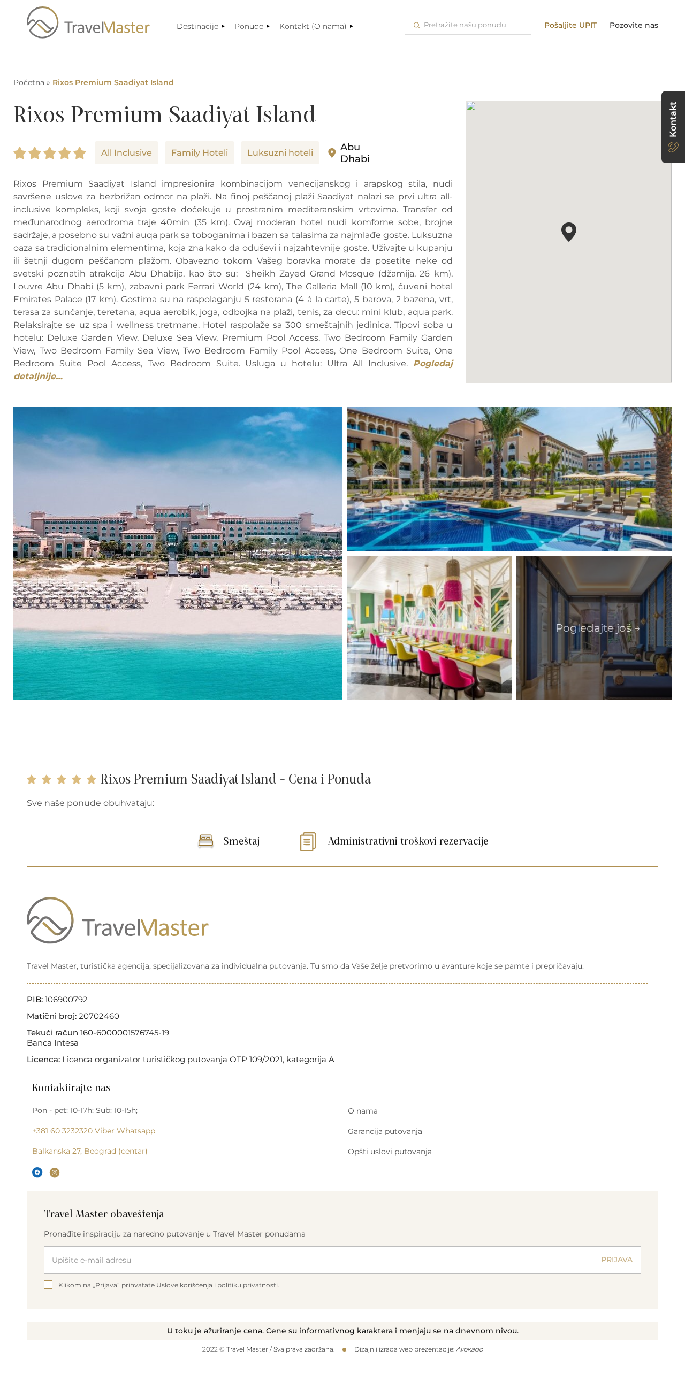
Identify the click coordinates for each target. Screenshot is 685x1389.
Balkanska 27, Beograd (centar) (90, 1151)
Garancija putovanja (385, 1131)
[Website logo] (88, 22)
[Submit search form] (417, 24)
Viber (105, 1130)
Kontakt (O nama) (313, 26)
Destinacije (197, 26)
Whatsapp (136, 1130)
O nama (363, 1111)
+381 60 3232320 (62, 1130)
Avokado (469, 1349)
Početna (28, 82)
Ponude (248, 26)
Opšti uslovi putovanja (390, 1151)
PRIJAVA (617, 1259)
